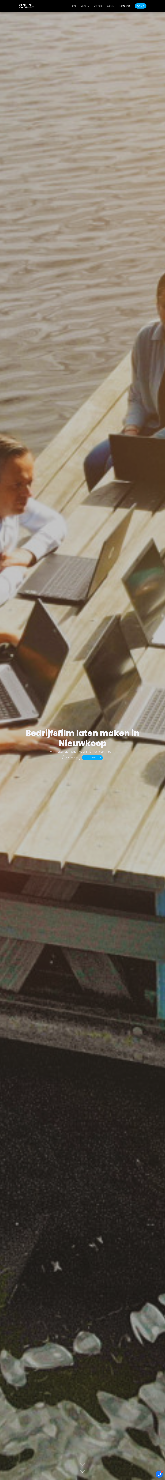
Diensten (85, 6)
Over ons (110, 6)
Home (73, 6)
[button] (159, 1474)
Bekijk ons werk (71, 757)
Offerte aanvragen (92, 757)
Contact (140, 6)
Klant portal (125, 6)
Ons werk (98, 6)
